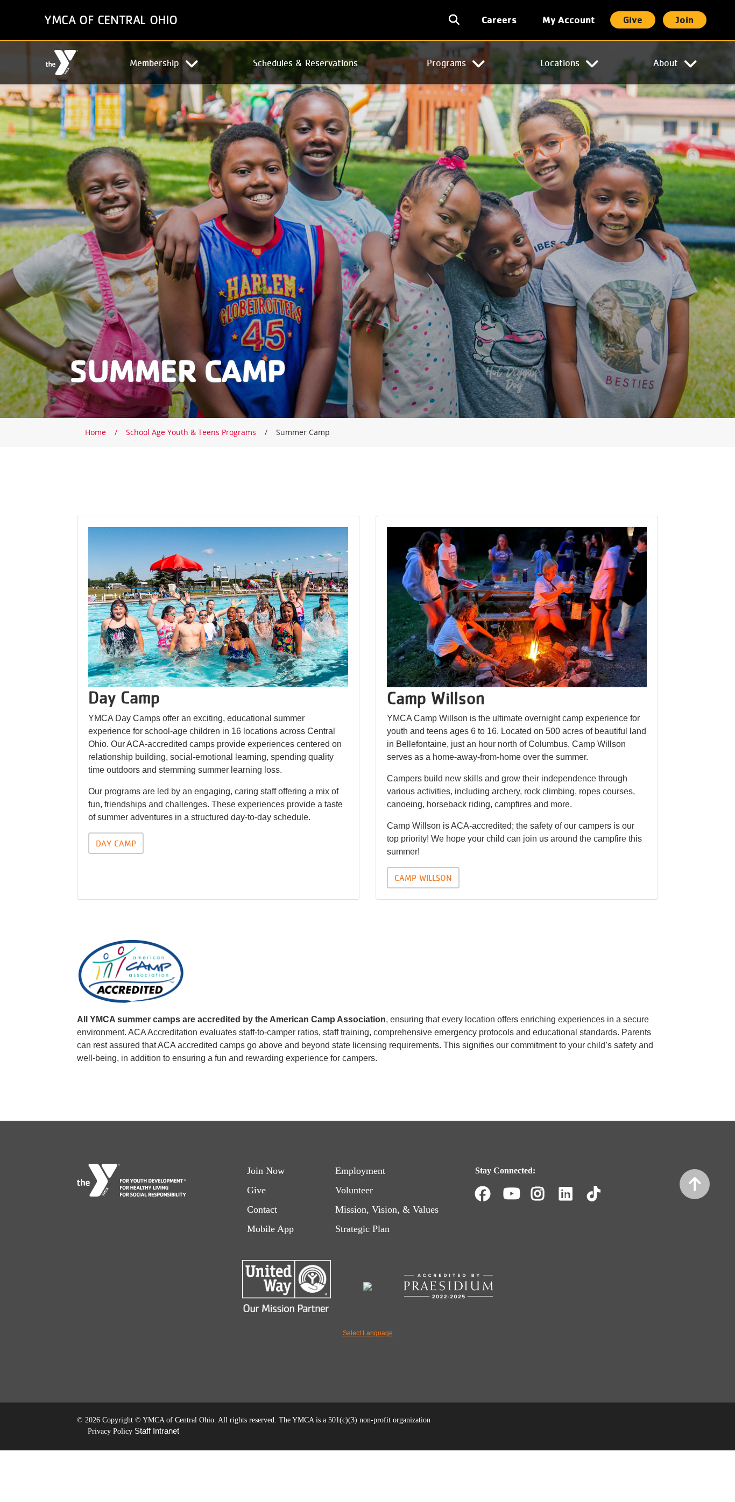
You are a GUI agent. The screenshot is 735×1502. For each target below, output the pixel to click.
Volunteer (354, 1190)
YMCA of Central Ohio (111, 19)
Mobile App (270, 1228)
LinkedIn (573, 1193)
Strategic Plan (362, 1228)
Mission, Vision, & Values (387, 1209)
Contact (262, 1209)
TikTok (601, 1193)
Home (61, 63)
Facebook (482, 1193)
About (665, 62)
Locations (559, 62)
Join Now (266, 1170)
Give (632, 19)
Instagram (545, 1193)
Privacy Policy (110, 1431)
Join (685, 19)
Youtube (510, 1193)
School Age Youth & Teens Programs (191, 432)
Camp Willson (423, 877)
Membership (154, 62)
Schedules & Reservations (305, 62)
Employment (360, 1170)
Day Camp (116, 843)
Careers (499, 19)
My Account (568, 19)
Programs (446, 62)
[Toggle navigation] (455, 20)
